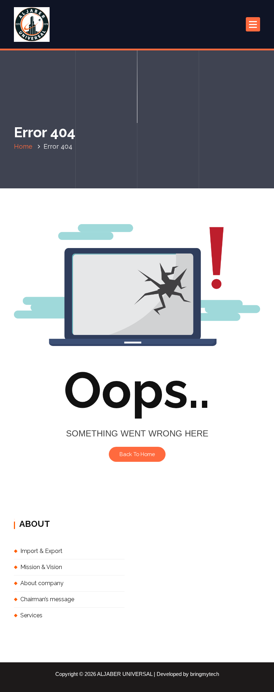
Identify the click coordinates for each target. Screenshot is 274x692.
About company (42, 583)
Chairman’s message (47, 599)
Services (31, 615)
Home (23, 146)
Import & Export (41, 551)
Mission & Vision (41, 567)
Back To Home (137, 454)
